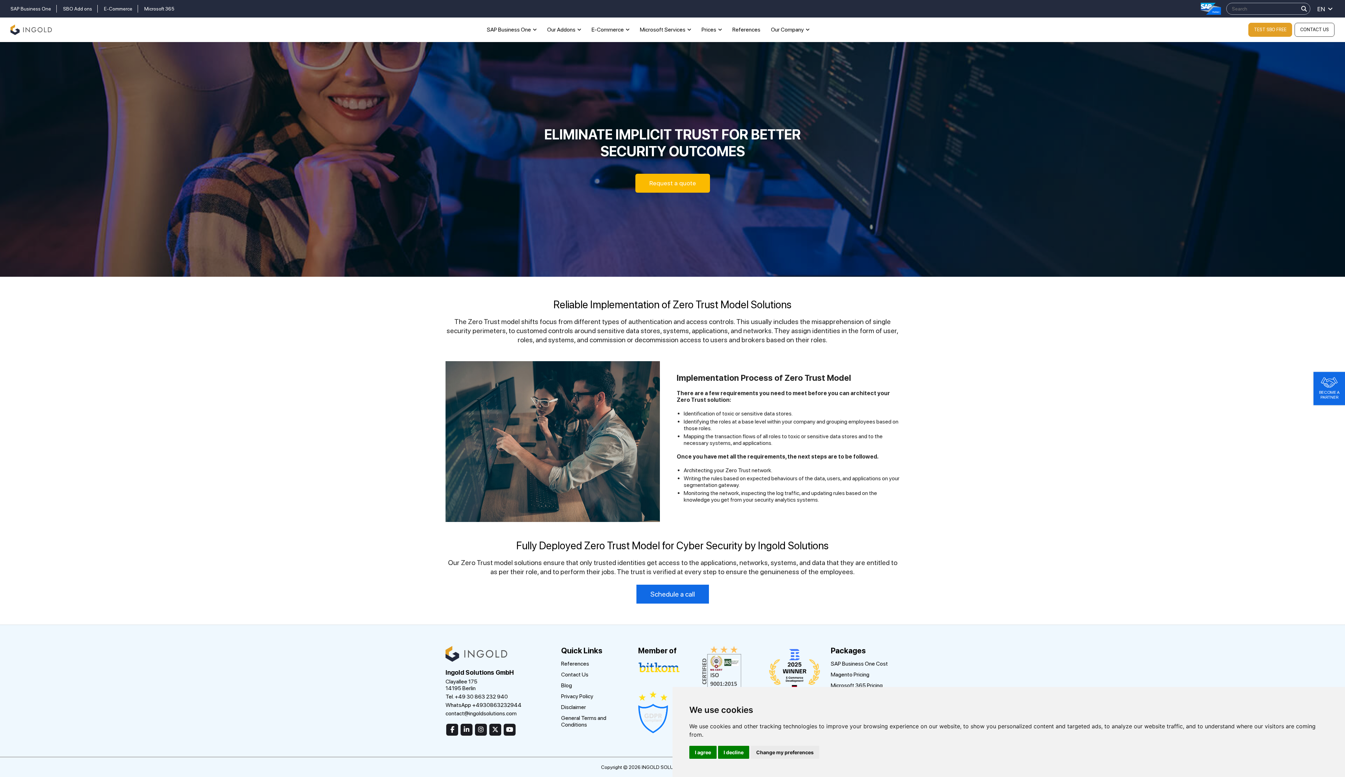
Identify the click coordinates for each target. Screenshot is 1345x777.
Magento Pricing (850, 674)
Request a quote (672, 183)
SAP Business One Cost (859, 663)
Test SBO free (1270, 29)
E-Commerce (118, 9)
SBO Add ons (77, 9)
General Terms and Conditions (583, 721)
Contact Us (1314, 29)
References (746, 29)
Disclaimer (573, 707)
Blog (566, 685)
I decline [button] (734, 752)
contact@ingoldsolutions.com (481, 713)
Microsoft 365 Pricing (857, 685)
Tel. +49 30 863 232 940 (477, 696)
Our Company (787, 29)
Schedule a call (672, 594)
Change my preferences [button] (785, 752)
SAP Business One (31, 9)
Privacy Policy (577, 696)
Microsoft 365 (159, 9)
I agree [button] (703, 752)
